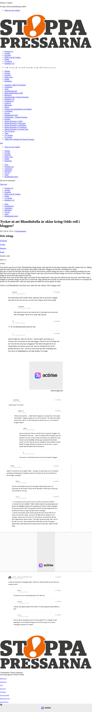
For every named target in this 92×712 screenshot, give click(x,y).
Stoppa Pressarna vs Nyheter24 (15, 127)
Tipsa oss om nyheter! (12, 10)
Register (7, 119)
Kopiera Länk (5, 256)
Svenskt (7, 53)
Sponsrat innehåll (4, 695)
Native (6, 107)
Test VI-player (9, 131)
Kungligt (7, 55)
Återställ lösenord (10, 91)
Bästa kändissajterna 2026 (13, 93)
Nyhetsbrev (8, 111)
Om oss (35, 67)
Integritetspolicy (4, 702)
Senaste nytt (8, 51)
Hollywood (8, 77)
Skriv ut (3, 260)
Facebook (3, 241)
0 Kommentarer (20, 231)
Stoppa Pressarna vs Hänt (13, 121)
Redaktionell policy (49, 67)
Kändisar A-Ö (9, 63)
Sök (1, 143)
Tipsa (6, 67)
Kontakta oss (13, 67)
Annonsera (21, 67)
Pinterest (3, 248)
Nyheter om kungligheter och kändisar (18, 109)
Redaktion (29, 67)
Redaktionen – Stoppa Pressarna (15, 117)
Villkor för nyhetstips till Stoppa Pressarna (19, 139)
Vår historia (8, 135)
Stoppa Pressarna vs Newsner (14, 123)
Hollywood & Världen (12, 57)
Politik (6, 59)
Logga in (7, 103)
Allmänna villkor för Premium (15, 85)
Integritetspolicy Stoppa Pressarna (16, 97)
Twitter (2, 244)
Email (2, 252)
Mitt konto (8, 105)
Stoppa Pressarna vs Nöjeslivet (15, 125)
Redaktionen (3, 678)
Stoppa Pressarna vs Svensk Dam (16, 129)
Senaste (7, 71)
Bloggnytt (8, 95)
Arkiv (41, 67)
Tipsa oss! (3, 184)
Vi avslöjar (8, 61)
